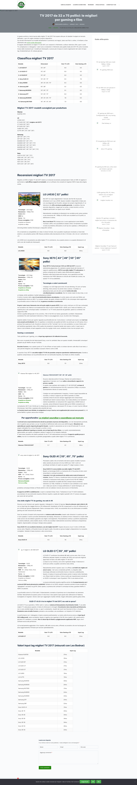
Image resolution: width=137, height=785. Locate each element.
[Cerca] (119, 4)
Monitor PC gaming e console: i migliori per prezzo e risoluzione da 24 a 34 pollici (105, 220)
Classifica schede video (79, 4)
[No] (135, 782)
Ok (93, 781)
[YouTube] (18, 778)
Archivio (82, 24)
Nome (41, 747)
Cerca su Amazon (23, 481)
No (99, 781)
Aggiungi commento (46, 752)
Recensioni (91, 4)
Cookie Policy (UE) (111, 4)
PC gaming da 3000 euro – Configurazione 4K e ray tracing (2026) (105, 115)
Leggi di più (84, 781)
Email (61, 747)
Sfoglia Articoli (100, 4)
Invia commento (45, 767)
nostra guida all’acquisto (34, 42)
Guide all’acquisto (66, 4)
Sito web (83, 747)
